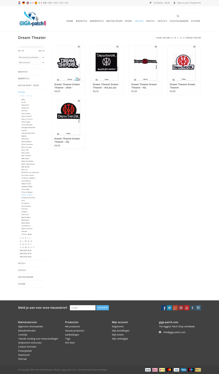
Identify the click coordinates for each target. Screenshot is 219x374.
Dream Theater (193, 37)
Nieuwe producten (74, 330)
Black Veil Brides (27, 161)
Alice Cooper (25, 122)
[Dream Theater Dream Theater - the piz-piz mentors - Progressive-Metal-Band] (107, 63)
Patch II (162, 20)
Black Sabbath (26, 142)
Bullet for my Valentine (30, 172)
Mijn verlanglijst (120, 338)
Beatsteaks (25, 158)
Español (36, 3)
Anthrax (24, 111)
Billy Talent (25, 153)
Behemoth (25, 220)
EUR (45, 2)
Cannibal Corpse (27, 175)
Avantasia (25, 214)
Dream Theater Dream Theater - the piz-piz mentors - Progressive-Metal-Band (105, 86)
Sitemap (22, 358)
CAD (61, 2)
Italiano (40, 3)
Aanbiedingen (72, 334)
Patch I (150, 20)
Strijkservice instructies (30, 342)
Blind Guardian (27, 144)
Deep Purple (26, 184)
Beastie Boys (26, 217)
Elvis (23, 200)
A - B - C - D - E (178, 37)
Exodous (24, 212)
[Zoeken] (176, 16)
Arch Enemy (25, 113)
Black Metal (25, 223)
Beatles (24, 136)
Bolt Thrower (26, 156)
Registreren (118, 326)
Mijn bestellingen (120, 330)
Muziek (139, 20)
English (27, 3)
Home (69, 20)
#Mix (23, 100)
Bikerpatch (97, 20)
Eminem (24, 209)
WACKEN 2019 (25, 253)
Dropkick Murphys (28, 198)
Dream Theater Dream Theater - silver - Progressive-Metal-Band (67, 86)
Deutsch (23, 3)
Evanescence (26, 206)
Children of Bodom (28, 178)
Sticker (195, 20)
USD (56, 2)
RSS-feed (70, 342)
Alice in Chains (27, 119)
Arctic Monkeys (27, 125)
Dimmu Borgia (26, 192)
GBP (50, 2)
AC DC (23, 102)
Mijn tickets (118, 334)
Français (32, 3)
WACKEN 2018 (25, 250)
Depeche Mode (26, 186)
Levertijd (22, 334)
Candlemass (25, 226)
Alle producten (72, 326)
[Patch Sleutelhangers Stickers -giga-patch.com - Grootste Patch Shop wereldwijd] (32, 18)
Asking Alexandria (28, 133)
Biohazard (25, 139)
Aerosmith (25, 105)
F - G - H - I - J (25, 238)
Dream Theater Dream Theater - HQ (144, 86)
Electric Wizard (26, 229)
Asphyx (24, 130)
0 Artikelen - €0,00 (161, 2)
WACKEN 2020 (25, 256)
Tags (67, 338)
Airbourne (25, 108)
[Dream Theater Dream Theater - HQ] (145, 63)
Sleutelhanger (179, 20)
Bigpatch (81, 20)
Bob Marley (25, 167)
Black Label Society (28, 164)
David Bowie (26, 181)
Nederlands (19, 3)
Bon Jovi (24, 170)
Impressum (24, 354)
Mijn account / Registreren (189, 2)
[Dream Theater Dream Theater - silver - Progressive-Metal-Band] (68, 63)
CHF (66, 2)
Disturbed (25, 189)
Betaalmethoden (27, 330)
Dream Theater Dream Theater (182, 86)
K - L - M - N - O (26, 241)
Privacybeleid (25, 350)
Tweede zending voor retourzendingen (38, 338)
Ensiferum (25, 203)
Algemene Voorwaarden (30, 326)
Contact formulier (27, 346)
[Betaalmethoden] (147, 369)
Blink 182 (25, 150)
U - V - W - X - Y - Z (27, 247)
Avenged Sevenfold (28, 127)
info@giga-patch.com (174, 332)
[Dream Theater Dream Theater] (184, 63)
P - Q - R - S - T (25, 244)
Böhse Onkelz (26, 147)
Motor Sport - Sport (119, 20)
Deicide (24, 231)
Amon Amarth (26, 116)
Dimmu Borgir (26, 234)
